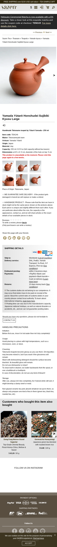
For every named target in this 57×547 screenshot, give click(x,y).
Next (54, 75)
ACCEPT (28, 543)
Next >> (49, 32)
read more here (29, 301)
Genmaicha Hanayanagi (45, 439)
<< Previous (37, 32)
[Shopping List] (47, 7)
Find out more (38, 538)
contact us (9, 320)
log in (24, 223)
